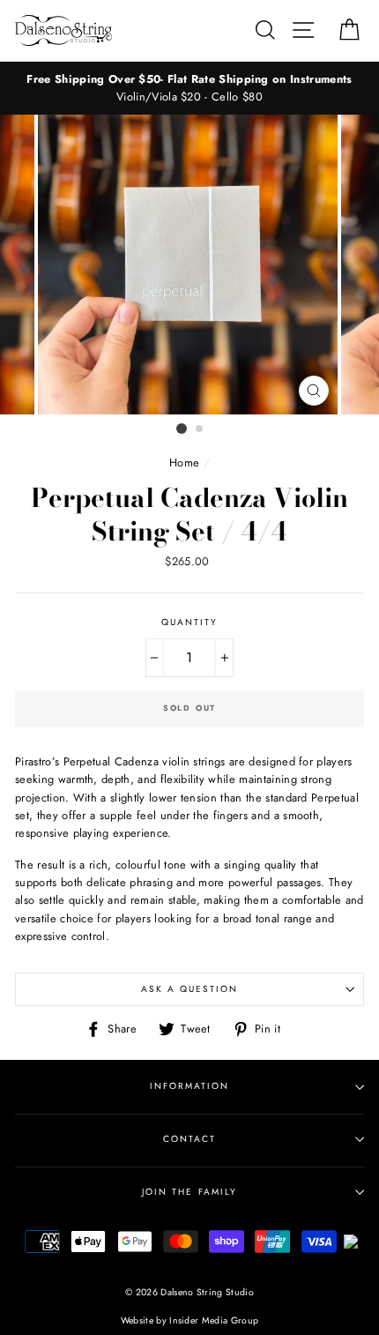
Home (184, 462)
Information (189, 1086)
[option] (189, 89)
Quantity (189, 622)
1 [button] (181, 428)
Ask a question (190, 989)
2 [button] (200, 429)
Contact (189, 1138)
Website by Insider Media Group (190, 1320)
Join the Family (189, 1191)
